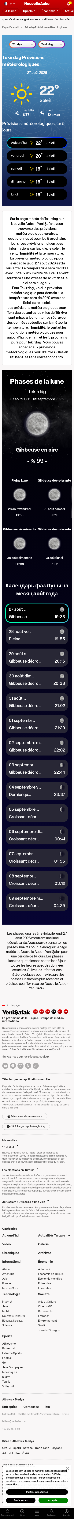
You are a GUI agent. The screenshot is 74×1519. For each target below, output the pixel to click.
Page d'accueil (10, 27)
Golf (4, 1362)
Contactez (31, 1407)
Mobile (6, 1311)
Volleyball (8, 1386)
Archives (44, 1253)
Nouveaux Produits (13, 1316)
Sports (7, 1336)
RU (59, 1011)
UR (66, 1011)
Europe (6, 1283)
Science (7, 1325)
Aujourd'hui (10, 1235)
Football (7, 1358)
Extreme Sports (12, 1353)
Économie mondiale (50, 1278)
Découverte (45, 1311)
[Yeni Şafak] (17, 1012)
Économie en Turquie (51, 1274)
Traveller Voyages (49, 1330)
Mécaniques (9, 1372)
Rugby (6, 1377)
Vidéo (6, 1244)
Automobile (45, 1269)
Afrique (6, 1269)
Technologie (11, 1294)
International (11, 1261)
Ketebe (28, 1448)
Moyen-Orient (11, 1288)
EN (41, 1011)
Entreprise (44, 1283)
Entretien (44, 1316)
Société (44, 1294)
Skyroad (57, 1448)
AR (47, 1011)
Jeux (5, 1306)
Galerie (43, 1244)
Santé (41, 1325)
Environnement (47, 1320)
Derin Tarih (42, 1448)
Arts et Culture (47, 1301)
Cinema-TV (45, 1306)
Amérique (8, 1274)
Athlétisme (9, 1343)
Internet (7, 1301)
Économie (45, 1261)
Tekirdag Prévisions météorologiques (46, 27)
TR (35, 1011)
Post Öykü (22, 1453)
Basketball (8, 1348)
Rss (47, 1407)
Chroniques (10, 1253)
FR (53, 1011)
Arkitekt (7, 1453)
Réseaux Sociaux (12, 1320)
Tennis (6, 1381)
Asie (5, 1278)
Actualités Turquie (51, 1235)
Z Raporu (15, 1448)
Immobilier (44, 1288)
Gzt (4, 1448)
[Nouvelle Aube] (37, 4)
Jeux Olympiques (12, 1367)
